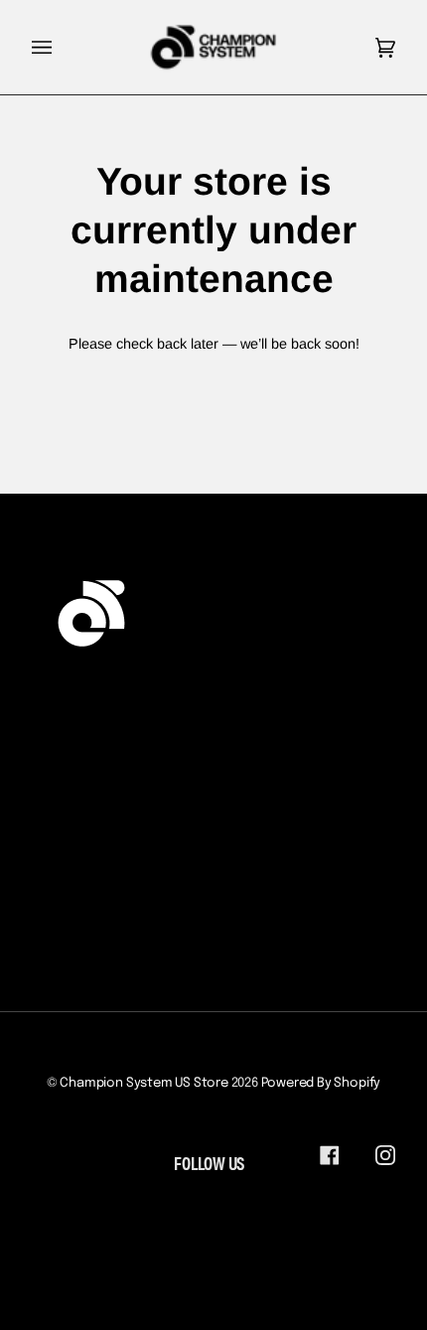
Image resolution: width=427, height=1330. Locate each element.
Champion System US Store (143, 1083)
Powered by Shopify (321, 1083)
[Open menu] (61, 47)
